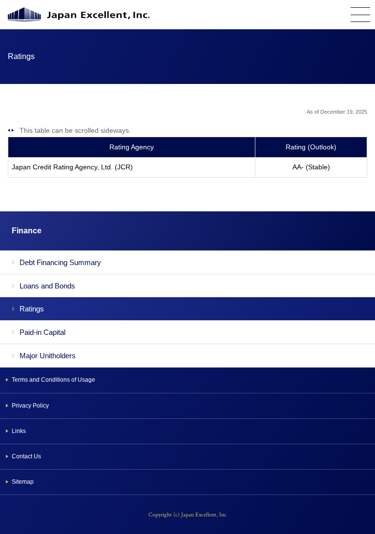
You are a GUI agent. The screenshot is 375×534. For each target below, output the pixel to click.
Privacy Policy (30, 405)
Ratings (32, 309)
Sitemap (23, 481)
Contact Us (26, 456)
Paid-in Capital (42, 332)
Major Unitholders (48, 355)
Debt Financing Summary (60, 262)
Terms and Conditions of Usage (53, 379)
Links (19, 431)
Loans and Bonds (47, 286)
